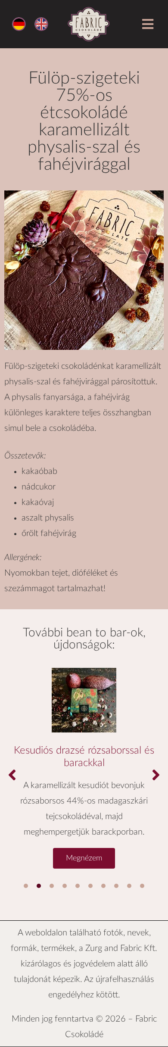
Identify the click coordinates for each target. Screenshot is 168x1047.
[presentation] (25, 886)
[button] (147, 24)
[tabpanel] (84, 764)
